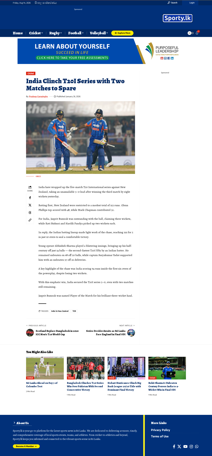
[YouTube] (185, 446)
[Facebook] (174, 446)
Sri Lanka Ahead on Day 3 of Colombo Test (41, 384)
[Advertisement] (78, 19)
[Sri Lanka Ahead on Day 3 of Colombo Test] (45, 368)
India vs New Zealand (59, 311)
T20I (74, 311)
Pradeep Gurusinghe (38, 96)
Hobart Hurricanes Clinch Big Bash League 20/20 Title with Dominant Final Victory (124, 386)
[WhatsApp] (196, 446)
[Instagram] (191, 446)
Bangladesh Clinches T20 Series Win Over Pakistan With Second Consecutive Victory (85, 386)
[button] (172, 2)
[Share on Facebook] (30, 197)
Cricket (31, 73)
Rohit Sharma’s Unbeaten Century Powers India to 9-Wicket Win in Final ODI (163, 386)
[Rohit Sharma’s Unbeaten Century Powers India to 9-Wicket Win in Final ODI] (167, 368)
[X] (179, 446)
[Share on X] (30, 205)
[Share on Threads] (30, 212)
